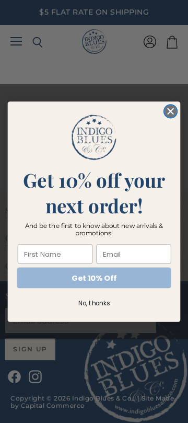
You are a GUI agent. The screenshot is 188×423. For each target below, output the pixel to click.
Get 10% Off (94, 277)
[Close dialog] (171, 111)
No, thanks (94, 303)
